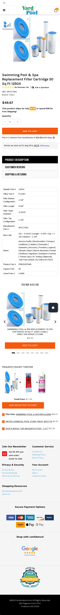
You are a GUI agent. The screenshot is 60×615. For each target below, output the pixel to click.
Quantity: (6, 116)
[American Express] (30, 517)
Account (49, 3)
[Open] (53, 307)
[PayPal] (49, 517)
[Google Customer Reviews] (29, 551)
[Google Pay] (39, 524)
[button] (8, 87)
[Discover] (39, 517)
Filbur (12, 94)
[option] (35, 39)
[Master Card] (20, 517)
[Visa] (10, 517)
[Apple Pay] (30, 524)
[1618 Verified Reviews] (30, 588)
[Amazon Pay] (20, 524)
